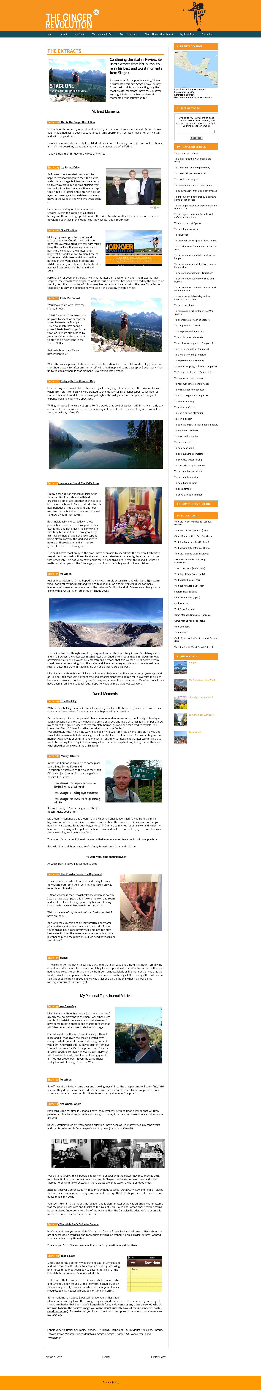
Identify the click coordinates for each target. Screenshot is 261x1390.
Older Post (158, 1357)
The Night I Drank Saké (201, 697)
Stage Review (115, 1334)
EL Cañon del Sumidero (201, 714)
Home (50, 34)
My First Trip (187, 34)
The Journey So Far (102, 34)
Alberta (60, 1330)
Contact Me (208, 34)
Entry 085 (53, 756)
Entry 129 (53, 958)
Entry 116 (53, 483)
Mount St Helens (142, 1330)
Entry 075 (53, 167)
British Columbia (75, 1330)
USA (127, 1334)
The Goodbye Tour (76, 1266)
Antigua (193, 662)
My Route (80, 34)
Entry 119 (53, 1104)
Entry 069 (54, 701)
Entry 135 (53, 1006)
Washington (54, 1338)
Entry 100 (53, 1256)
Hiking (105, 1330)
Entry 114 (53, 1224)
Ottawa (51, 1334)
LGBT (128, 1330)
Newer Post (54, 1357)
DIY (99, 1330)
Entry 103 (53, 298)
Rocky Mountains (85, 1334)
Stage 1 (101, 1334)
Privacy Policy (111, 1382)
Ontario (157, 1330)
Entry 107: (53, 381)
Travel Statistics (128, 34)
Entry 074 (53, 874)
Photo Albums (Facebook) (159, 34)
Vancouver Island (141, 1334)
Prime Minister (65, 1334)
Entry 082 (53, 230)
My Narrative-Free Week (202, 680)
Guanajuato (195, 732)
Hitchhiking (117, 1330)
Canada (90, 1330)
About (64, 34)
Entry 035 (53, 122)
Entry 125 (53, 574)
